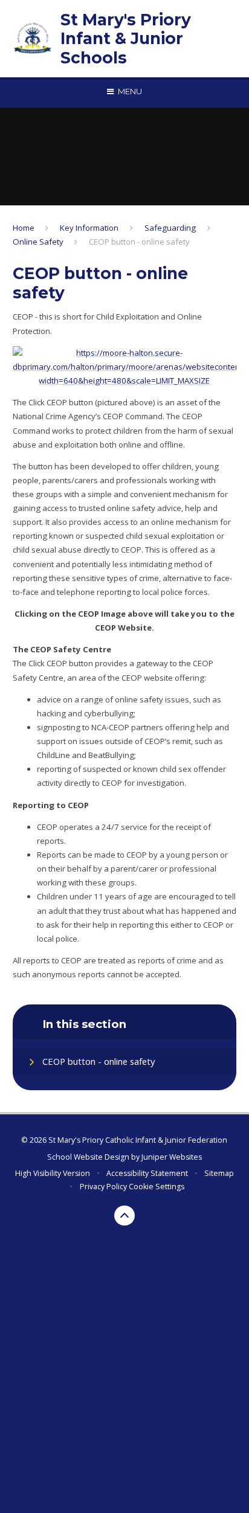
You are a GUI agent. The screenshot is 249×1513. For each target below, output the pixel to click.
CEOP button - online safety (139, 241)
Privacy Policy (103, 1186)
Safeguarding (170, 227)
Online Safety (38, 241)
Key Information (89, 227)
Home (23, 227)
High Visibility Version (52, 1173)
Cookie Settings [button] (156, 1186)
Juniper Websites (171, 1157)
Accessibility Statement (147, 1173)
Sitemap (219, 1173)
